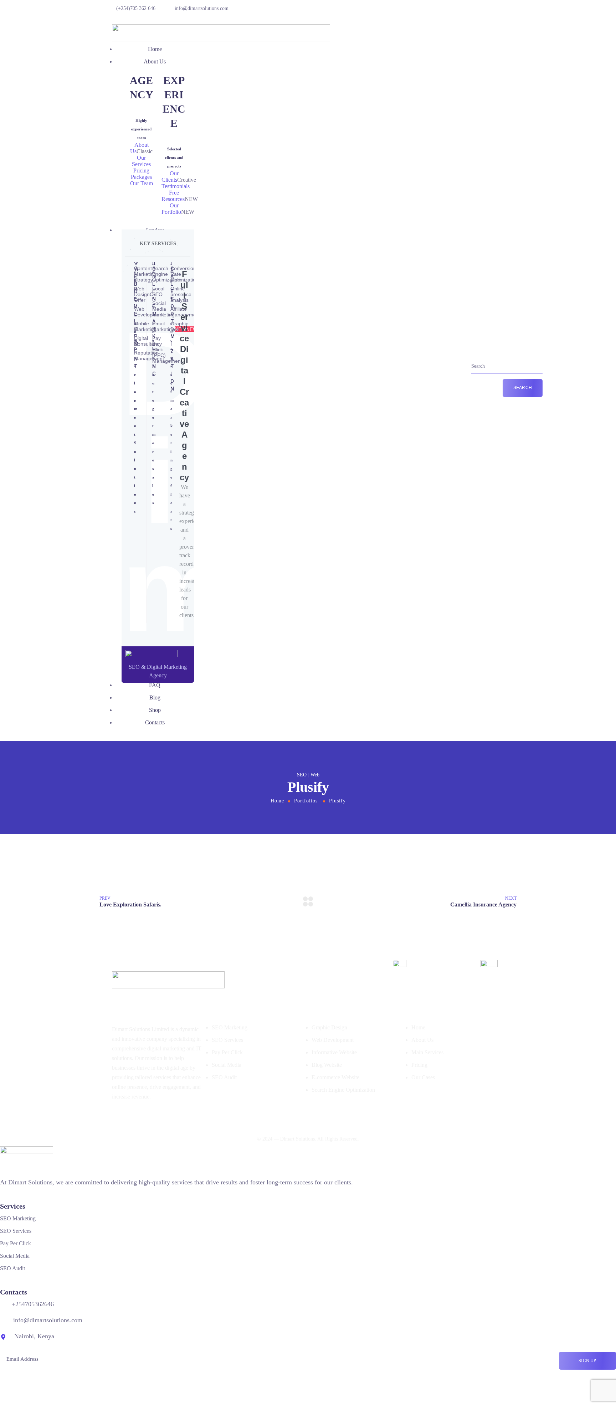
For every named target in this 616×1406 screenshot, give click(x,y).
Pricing (419, 1065)
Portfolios (306, 800)
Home (155, 49)
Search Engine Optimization (343, 1090)
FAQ (154, 685)
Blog (154, 697)
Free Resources (173, 196)
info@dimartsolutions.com (202, 8)
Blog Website (327, 1065)
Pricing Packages (141, 173)
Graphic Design (329, 1027)
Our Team (141, 183)
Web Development (333, 1040)
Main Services (427, 1052)
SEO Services (227, 1040)
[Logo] (221, 28)
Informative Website (334, 1052)
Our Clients (170, 176)
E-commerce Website (335, 1077)
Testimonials (175, 186)
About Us (155, 61)
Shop (155, 710)
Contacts (155, 722)
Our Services (141, 161)
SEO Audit (224, 1077)
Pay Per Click (227, 1052)
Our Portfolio (171, 208)
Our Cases (423, 1077)
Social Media (226, 1065)
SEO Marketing (229, 1027)
